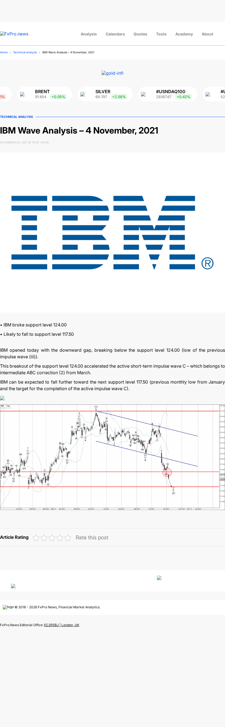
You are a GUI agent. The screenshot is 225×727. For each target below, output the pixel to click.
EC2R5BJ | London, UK (61, 625)
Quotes (140, 34)
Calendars (115, 34)
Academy (184, 34)
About (207, 34)
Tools (161, 34)
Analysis (89, 34)
